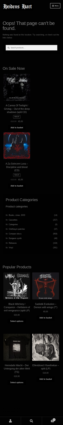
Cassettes (13, 220)
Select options (16, 321)
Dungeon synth (15, 238)
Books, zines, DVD (17, 215)
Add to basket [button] (17, 127)
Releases (13, 243)
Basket (48, 419)
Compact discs (15, 234)
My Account (10, 421)
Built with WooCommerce (13, 411)
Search (31, 421)
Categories (13, 224)
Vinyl (11, 247)
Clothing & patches (17, 229)
